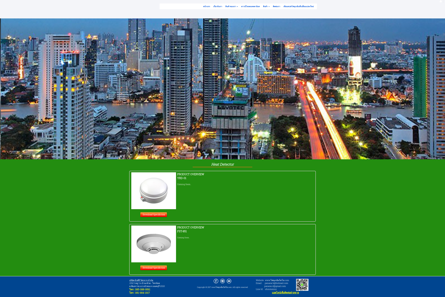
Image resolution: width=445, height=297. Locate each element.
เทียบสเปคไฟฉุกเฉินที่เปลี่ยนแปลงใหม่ (298, 6)
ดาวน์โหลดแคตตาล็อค (250, 6)
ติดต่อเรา (276, 6)
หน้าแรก (206, 6)
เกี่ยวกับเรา (217, 6)
